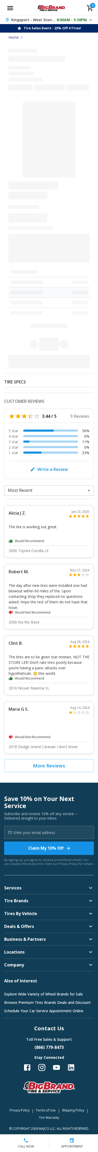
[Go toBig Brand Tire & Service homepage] (51, 8)
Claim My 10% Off (46, 848)
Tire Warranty (49, 1117)
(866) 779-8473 (49, 1047)
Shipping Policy (73, 1110)
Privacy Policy (68, 864)
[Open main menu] (10, 8)
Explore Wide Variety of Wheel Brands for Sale (43, 994)
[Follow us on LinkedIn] (71, 1067)
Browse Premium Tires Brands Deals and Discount (47, 1002)
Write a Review (52, 469)
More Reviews (49, 766)
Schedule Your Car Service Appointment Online (43, 1010)
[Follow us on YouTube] (56, 1067)
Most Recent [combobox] (20, 490)
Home (13, 37)
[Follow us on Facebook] (27, 1067)
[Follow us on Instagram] (42, 1067)
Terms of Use (46, 1110)
